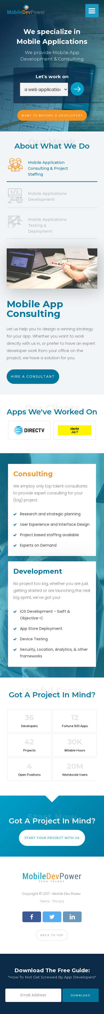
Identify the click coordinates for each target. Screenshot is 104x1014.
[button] (92, 10)
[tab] (52, 168)
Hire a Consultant (33, 376)
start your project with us (52, 838)
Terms (45, 901)
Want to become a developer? (52, 115)
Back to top (52, 935)
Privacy (58, 901)
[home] (24, 10)
